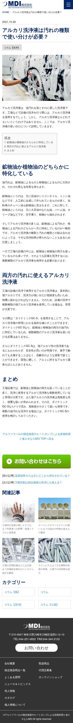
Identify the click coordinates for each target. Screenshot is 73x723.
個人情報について (14, 704)
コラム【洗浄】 (12, 47)
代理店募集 (45, 670)
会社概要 (9, 663)
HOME (5, 12)
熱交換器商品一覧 (14, 670)
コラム (44, 592)
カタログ (9, 697)
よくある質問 (12, 677)
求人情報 (9, 691)
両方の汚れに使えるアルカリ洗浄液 (26, 146)
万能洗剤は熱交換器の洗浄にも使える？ (38, 482)
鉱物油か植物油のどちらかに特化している (30, 142)
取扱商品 (44, 663)
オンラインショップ (50, 677)
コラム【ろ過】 (49, 604)
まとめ (10, 150)
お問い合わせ (36, 647)
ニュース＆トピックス (17, 684)
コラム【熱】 (12, 592)
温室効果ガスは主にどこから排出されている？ (42, 475)
